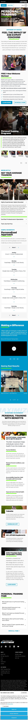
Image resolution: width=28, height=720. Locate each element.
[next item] (26, 163)
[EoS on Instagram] (10, 646)
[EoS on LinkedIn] (14, 646)
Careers (2, 663)
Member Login (18, 654)
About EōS (3, 654)
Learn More (11, 584)
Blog (2, 659)
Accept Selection (14, 713)
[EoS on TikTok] (1, 646)
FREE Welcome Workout (20, 656)
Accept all (14, 717)
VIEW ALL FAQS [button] (13, 631)
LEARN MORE (6, 102)
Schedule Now (20, 102)
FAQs (2, 658)
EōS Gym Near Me (5, 656)
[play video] (14, 349)
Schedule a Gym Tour (5, 671)
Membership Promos (5, 673)
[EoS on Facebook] (6, 646)
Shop (2, 674)
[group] (4, 152)
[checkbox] (4, 706)
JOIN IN (3, 5)
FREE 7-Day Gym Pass (5, 669)
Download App (12, 524)
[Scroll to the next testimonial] (17, 359)
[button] (26, 202)
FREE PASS (10, 5)
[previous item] (21, 163)
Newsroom (3, 661)
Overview (25, 692)
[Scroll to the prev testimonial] (10, 359)
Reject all (14, 709)
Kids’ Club (17, 658)
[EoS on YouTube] (18, 646)
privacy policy (10, 704)
